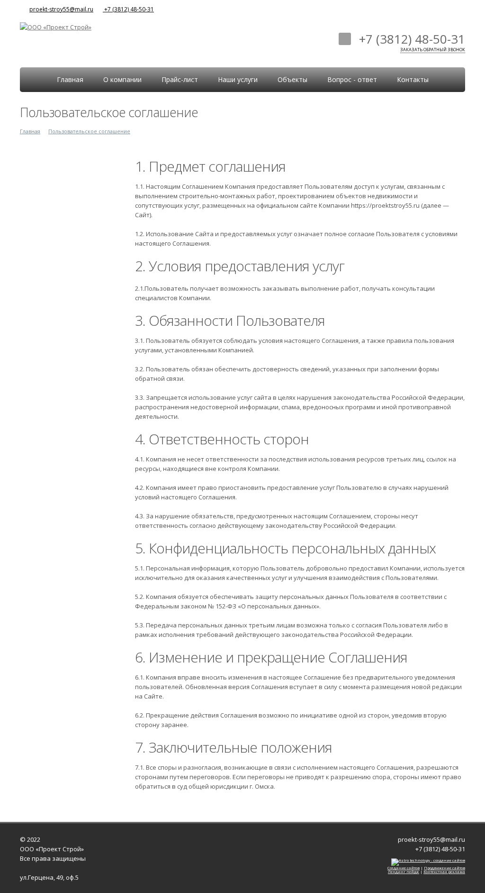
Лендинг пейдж (403, 871)
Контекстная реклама (444, 871)
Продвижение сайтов (444, 867)
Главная (30, 131)
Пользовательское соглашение (89, 131)
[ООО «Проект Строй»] (55, 26)
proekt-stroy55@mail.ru (61, 9)
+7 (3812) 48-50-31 (128, 9)
